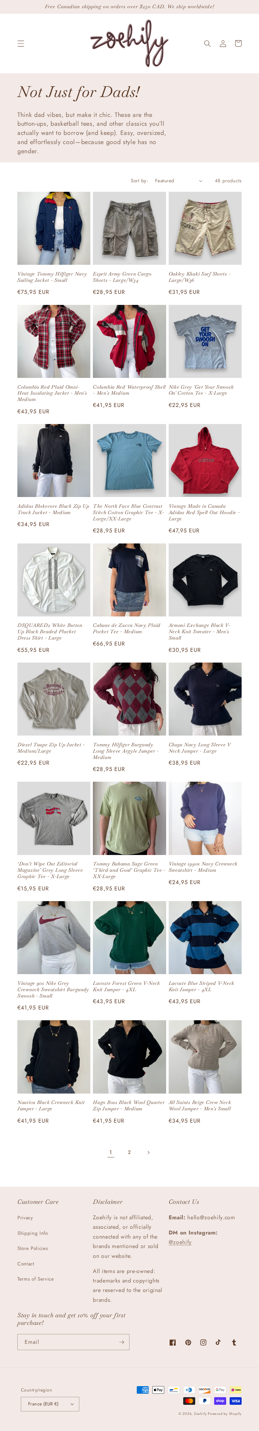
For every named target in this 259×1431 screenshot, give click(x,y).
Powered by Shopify (225, 1413)
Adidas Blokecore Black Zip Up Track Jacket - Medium (53, 509)
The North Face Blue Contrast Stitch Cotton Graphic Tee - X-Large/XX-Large (128, 512)
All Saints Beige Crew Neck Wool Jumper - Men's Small (200, 1105)
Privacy (25, 1217)
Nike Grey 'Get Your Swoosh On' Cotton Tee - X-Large (201, 390)
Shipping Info (32, 1233)
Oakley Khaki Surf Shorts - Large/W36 (200, 277)
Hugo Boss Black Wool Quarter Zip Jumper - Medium (129, 1105)
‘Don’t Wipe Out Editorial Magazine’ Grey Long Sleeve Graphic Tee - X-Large (50, 870)
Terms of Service (35, 1279)
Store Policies (32, 1248)
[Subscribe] (121, 1342)
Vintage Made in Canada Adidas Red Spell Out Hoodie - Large (204, 512)
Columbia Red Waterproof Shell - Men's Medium (129, 390)
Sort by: (139, 180)
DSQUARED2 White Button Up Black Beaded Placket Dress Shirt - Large (49, 631)
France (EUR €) (43, 1404)
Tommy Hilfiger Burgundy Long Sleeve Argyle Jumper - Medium (126, 751)
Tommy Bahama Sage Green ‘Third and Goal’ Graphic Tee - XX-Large (129, 870)
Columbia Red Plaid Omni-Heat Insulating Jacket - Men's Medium (52, 393)
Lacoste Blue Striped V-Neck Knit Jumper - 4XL (201, 986)
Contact (25, 1263)
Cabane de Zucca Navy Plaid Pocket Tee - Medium (126, 628)
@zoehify (180, 1242)
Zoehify (201, 1413)
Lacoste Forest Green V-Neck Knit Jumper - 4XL (126, 986)
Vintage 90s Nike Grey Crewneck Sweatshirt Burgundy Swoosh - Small (53, 989)
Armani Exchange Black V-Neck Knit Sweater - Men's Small (200, 631)
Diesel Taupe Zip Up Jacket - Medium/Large (51, 748)
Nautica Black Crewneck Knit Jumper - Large (51, 1105)
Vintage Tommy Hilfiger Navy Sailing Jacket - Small (52, 277)
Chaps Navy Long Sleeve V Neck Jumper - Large (200, 748)
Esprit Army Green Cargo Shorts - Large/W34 (122, 277)
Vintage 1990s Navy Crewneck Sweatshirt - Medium (203, 867)
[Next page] (148, 1152)
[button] (20, 43)
